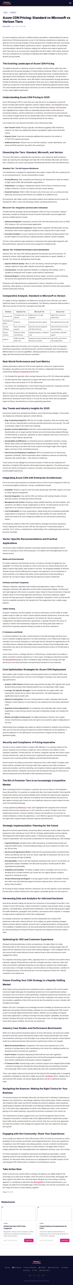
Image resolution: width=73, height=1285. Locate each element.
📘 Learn (7, 1267)
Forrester (62, 107)
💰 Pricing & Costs (53, 1267)
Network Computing (20, 372)
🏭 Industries (42, 1267)
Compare (13, 12)
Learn (5, 12)
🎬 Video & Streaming (29, 1267)
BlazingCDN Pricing (13, 660)
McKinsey (22, 808)
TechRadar (49, 1076)
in (9, 1192)
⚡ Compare (64, 1267)
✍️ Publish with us (44, 1270)
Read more (29, 1240)
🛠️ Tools (34, 1270)
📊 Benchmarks (16, 1267)
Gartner (52, 107)
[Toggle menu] (70, 3)
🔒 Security (26, 1270)
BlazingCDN (38, 1182)
